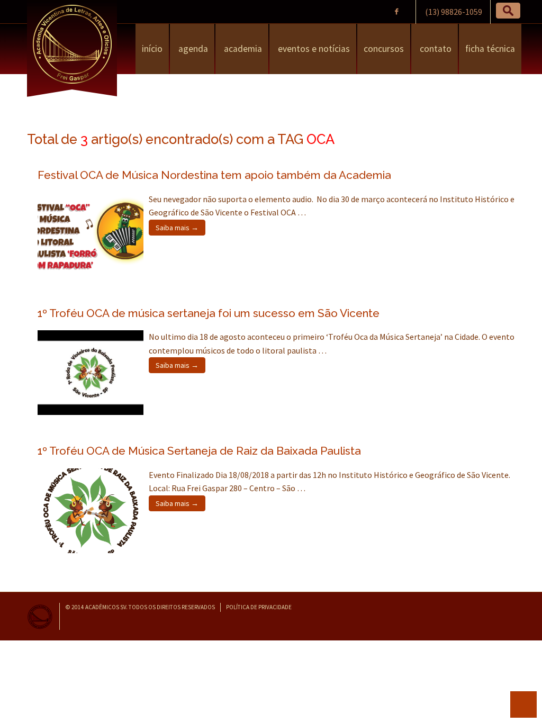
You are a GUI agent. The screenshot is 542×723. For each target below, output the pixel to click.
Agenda (192, 49)
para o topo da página (523, 704)
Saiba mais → (177, 227)
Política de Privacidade (259, 607)
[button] (508, 11)
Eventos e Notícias (313, 49)
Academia (242, 49)
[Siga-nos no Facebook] (396, 11)
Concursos (384, 49)
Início (152, 49)
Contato (434, 49)
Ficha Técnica (490, 49)
